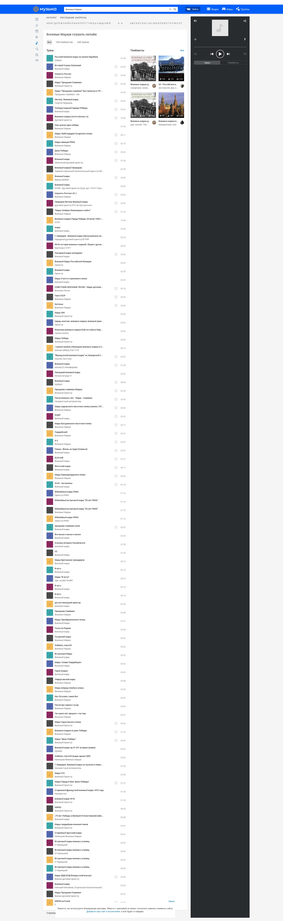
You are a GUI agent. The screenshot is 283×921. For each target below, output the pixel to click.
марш (57, 227)
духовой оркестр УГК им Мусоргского (73, 205)
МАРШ (58, 807)
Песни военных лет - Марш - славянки (73, 397)
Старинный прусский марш (68, 832)
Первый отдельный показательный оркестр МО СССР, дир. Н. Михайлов (90, 171)
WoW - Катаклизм (63, 483)
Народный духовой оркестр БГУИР (72, 239)
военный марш (62, 230)
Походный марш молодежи (68, 252)
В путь (58, 568)
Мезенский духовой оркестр (69, 162)
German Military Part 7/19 (67, 350)
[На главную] (45, 9)
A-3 (56, 440)
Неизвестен (60, 793)
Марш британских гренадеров (69, 559)
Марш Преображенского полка (70, 619)
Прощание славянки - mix (67, 94)
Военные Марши (63, 77)
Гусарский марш (63, 636)
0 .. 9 (120, 23)
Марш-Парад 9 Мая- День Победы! (72, 781)
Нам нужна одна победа (67, 124)
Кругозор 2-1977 (63, 247)
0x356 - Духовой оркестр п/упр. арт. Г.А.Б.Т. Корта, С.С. (81, 188)
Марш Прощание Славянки (68, 892)
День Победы (61, 150)
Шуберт (58, 384)
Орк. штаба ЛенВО (64, 580)
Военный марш (62, 111)
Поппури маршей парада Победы (71, 107)
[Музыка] (37, 43)
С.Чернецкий (61, 844)
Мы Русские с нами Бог (66, 696)
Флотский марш (63, 466)
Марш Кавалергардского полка (70, 474)
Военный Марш (62, 68)
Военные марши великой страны (175, 121)
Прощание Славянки (65, 611)
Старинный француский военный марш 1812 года (79, 790)
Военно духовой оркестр (67, 895)
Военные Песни (62, 290)
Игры (229, 9)
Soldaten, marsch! (63, 645)
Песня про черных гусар (67, 704)
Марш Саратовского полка (68, 721)
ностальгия (164, 87)
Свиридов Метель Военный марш (71, 201)
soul (174, 124)
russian (145, 87)
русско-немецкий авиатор (68, 602)
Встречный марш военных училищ (72, 841)
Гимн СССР (60, 295)
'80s (149, 124)
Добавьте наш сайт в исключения (103, 911)
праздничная (165, 124)
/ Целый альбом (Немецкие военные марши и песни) (81, 346)
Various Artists (62, 333)
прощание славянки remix (67, 525)
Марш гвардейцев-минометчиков (71, 824)
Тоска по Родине (63, 628)
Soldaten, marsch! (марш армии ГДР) (72, 756)
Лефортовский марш (65, 679)
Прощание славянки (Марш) (68, 389)
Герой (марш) (61, 670)
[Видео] (37, 37)
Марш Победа (61, 338)
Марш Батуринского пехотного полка (73, 423)
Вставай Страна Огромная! (68, 65)
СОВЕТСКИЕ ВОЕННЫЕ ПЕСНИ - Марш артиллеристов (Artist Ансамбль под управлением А (99, 287)
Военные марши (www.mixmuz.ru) (71, 116)
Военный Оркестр (63, 85)
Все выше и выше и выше (68, 534)
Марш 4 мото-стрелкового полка (71, 278)
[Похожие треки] (244, 39)
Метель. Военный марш (66, 99)
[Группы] (37, 49)
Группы (245, 9)
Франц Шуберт (62, 179)
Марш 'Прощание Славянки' (68, 82)
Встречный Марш (63, 653)
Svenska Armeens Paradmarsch (70, 542)
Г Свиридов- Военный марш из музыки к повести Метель (83, 764)
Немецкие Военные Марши (68, 759)
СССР (57, 222)
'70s (145, 124)
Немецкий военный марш (67, 372)
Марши (58, 60)
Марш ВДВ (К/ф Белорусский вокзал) (73, 875)
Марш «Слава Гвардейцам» (68, 662)
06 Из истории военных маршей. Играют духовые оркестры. (85, 244)
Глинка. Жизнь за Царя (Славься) (71, 449)
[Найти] (175, 9)
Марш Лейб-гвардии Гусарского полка (73, 133)
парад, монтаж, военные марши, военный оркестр (80, 321)
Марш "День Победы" (65, 738)
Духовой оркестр (63, 119)
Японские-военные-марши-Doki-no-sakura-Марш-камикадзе (84, 329)
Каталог (52, 17)
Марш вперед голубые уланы (69, 687)
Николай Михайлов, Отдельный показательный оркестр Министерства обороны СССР (97, 887)
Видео (215, 9)
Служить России (63, 73)
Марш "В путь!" (62, 576)
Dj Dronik (59, 457)
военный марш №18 (65, 798)
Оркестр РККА (62, 495)
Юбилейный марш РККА (66, 491)
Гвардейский (61, 431)
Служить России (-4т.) (65, 193)
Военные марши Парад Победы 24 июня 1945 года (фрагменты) (86, 218)
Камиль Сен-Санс (63, 358)
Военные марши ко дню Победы (71, 730)
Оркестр (59, 264)
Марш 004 (60, 312)
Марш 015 (60, 773)
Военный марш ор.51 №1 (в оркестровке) (75, 747)
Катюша (59, 304)
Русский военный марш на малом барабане (76, 56)
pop (172, 87)
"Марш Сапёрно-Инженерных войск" (73, 210)
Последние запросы (73, 17)
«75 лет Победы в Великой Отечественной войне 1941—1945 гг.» (86, 815)
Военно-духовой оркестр (67, 878)
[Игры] (37, 61)
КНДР (57, 414)
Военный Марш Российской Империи (73, 261)
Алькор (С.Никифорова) (66, 367)
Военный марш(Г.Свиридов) (68, 167)
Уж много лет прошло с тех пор (70, 713)
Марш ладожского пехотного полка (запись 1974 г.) (80, 406)
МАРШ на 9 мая (62, 901)
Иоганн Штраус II (63, 375)
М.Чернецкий (61, 853)
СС (56, 551)
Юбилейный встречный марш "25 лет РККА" (76, 500)
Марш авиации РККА (65, 142)
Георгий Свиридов (63, 102)
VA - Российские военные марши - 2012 (178, 84)
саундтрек (136, 87)
